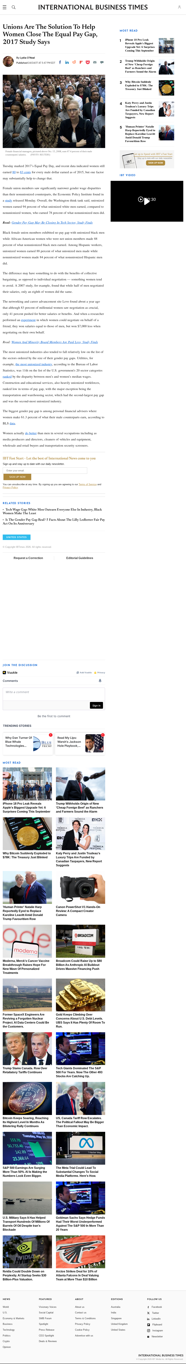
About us (79, 1307)
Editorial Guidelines (79, 558)
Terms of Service (88, 484)
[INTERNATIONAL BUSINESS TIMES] (93, 8)
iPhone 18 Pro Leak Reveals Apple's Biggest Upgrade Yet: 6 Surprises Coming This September (26, 807)
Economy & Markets (13, 1318)
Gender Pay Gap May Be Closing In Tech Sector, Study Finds (52, 222)
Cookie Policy (82, 1329)
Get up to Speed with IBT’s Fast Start (153, 154)
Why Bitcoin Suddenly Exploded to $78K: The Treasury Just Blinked (139, 85)
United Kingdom (119, 1324)
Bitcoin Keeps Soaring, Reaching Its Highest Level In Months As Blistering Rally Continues (25, 1122)
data (12, 423)
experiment (28, 320)
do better (31, 433)
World (6, 1307)
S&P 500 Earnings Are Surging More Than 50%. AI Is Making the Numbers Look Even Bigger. (25, 1171)
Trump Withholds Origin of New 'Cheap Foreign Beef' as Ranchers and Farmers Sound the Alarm (79, 807)
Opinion (7, 1347)
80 (14, 172)
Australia (115, 1307)
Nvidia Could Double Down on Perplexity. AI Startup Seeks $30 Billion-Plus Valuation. (24, 1275)
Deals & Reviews (48, 1341)
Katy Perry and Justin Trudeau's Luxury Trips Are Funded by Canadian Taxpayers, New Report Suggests (140, 110)
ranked (7, 376)
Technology (9, 1329)
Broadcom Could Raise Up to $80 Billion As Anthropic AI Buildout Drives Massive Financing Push (79, 964)
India (113, 1312)
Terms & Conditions (85, 1318)
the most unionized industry (33, 364)
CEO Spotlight (46, 1335)
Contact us (80, 1312)
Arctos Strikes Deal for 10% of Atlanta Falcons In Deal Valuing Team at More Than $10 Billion (77, 1275)
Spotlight (43, 1324)
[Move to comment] (102, 62)
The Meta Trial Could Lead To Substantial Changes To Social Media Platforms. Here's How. (77, 1171)
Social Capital (46, 1312)
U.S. (5, 1312)
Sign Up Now (155, 163)
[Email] (95, 62)
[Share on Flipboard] (81, 62)
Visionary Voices (47, 1307)
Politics (7, 1335)
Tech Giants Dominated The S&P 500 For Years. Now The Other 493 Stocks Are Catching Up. (79, 1072)
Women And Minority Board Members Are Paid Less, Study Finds (54, 342)
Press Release (46, 1329)
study (8, 200)
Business (8, 1324)
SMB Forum (45, 1318)
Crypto (6, 1341)
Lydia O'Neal (27, 57)
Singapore (116, 1318)
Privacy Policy (10, 487)
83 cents (25, 172)
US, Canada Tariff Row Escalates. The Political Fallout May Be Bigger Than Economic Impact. (80, 1122)
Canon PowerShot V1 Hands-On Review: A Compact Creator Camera (78, 911)
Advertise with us (84, 1335)
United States (118, 1329)
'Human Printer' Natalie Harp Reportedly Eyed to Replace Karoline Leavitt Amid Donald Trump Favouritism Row (140, 134)
